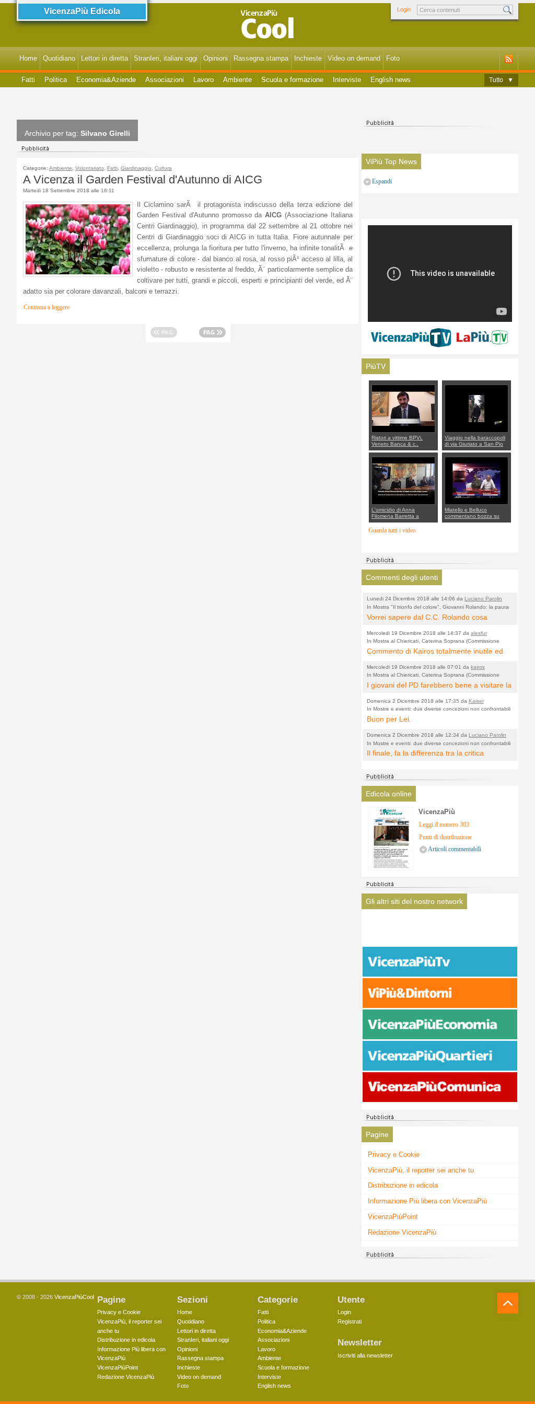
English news (390, 80)
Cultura (163, 168)
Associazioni (164, 80)
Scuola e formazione (292, 80)
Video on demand (354, 58)
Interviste (347, 80)
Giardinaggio (136, 168)
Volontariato (89, 168)
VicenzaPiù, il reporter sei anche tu (421, 1170)
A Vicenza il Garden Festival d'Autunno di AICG (142, 179)
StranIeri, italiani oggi (165, 58)
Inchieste (308, 58)
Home (28, 58)
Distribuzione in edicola (403, 1185)
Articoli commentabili (454, 849)
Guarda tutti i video (392, 530)
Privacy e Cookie (394, 1154)
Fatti (28, 80)
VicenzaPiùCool (74, 1297)
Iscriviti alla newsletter (365, 1355)
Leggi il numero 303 (444, 824)
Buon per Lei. (389, 719)
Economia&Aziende (106, 80)
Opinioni (215, 58)
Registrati (350, 1321)
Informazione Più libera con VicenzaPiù (427, 1201)
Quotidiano (59, 58)
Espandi (382, 181)
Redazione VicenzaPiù (402, 1232)
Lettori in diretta (104, 58)
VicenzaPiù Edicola (82, 11)
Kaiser (476, 701)
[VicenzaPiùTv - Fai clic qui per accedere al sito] (440, 962)
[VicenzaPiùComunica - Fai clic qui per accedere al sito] (440, 1087)
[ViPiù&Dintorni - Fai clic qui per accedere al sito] (440, 993)
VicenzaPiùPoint (393, 1217)
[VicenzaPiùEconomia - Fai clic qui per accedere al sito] (440, 1025)
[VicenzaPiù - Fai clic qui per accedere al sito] (440, 930)
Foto (393, 58)
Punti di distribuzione (445, 837)
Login (404, 9)
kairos (478, 667)
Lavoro (203, 80)
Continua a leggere (46, 307)
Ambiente (237, 80)
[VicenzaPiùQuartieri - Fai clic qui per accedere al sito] (440, 1056)
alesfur (479, 633)
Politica (55, 80)
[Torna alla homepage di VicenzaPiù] (267, 27)
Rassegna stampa (261, 58)
